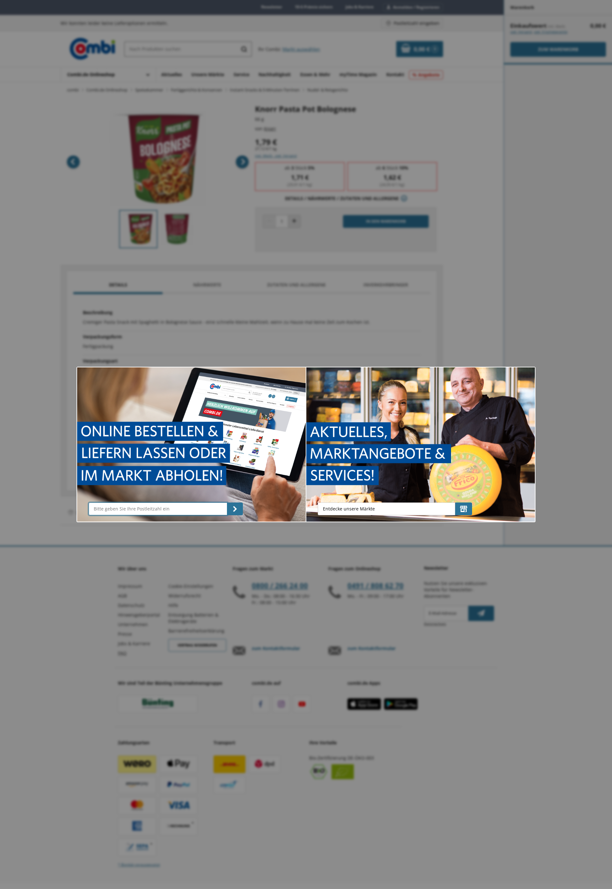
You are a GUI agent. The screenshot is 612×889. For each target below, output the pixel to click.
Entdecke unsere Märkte (349, 509)
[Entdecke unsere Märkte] (463, 508)
